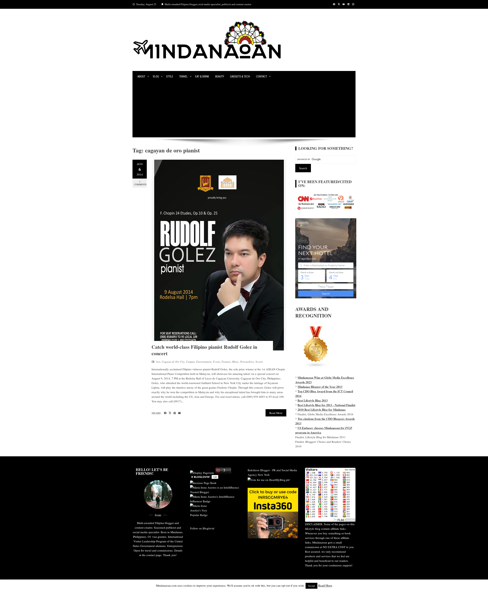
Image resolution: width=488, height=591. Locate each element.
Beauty (219, 76)
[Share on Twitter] (170, 413)
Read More (276, 413)
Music (235, 361)
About (141, 76)
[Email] (179, 413)
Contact (261, 76)
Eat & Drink (202, 76)
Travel (183, 76)
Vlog (156, 76)
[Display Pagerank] (202, 472)
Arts (158, 361)
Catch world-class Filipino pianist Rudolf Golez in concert (204, 350)
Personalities (247, 361)
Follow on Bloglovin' (202, 528)
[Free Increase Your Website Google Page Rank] (203, 482)
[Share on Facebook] (165, 413)
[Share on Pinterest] (174, 413)
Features (226, 361)
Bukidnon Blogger (259, 470)
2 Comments (140, 183)
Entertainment (203, 361)
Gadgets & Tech (240, 76)
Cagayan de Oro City (173, 361)
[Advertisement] (244, 110)
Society (259, 361)
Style (169, 76)
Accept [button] (311, 585)
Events (216, 361)
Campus (190, 361)
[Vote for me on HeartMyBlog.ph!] (269, 479)
